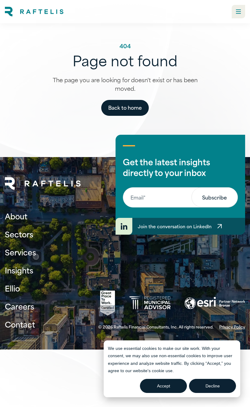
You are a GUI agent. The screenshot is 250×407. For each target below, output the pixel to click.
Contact (20, 324)
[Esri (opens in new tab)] (214, 303)
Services (20, 252)
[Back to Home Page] (43, 183)
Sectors (19, 234)
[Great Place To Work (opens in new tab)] (107, 303)
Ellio (12, 288)
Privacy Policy (232, 327)
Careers (19, 306)
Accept (163, 385)
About (16, 216)
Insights (19, 270)
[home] (34, 11)
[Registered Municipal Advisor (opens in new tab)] (149, 303)
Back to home (125, 107)
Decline (212, 385)
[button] (238, 11)
